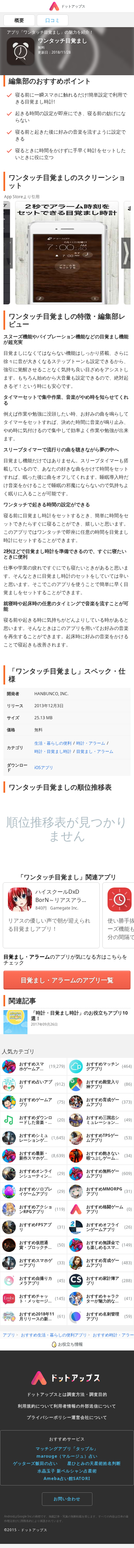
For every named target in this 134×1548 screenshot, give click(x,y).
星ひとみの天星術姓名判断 (94, 1463)
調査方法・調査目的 (87, 1394)
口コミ (52, 20)
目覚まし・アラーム (94, 751)
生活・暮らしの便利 (52, 743)
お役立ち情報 (70, 1344)
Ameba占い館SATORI (67, 1478)
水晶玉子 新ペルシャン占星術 (67, 1471)
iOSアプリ (43, 767)
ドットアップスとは (47, 1394)
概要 (19, 20)
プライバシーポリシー (49, 1417)
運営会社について (89, 1417)
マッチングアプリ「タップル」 (67, 1448)
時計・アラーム (90, 743)
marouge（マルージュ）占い (67, 1456)
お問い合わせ (67, 1499)
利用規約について (36, 1406)
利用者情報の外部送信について (85, 1406)
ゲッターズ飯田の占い (35, 1463)
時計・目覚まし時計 (52, 751)
